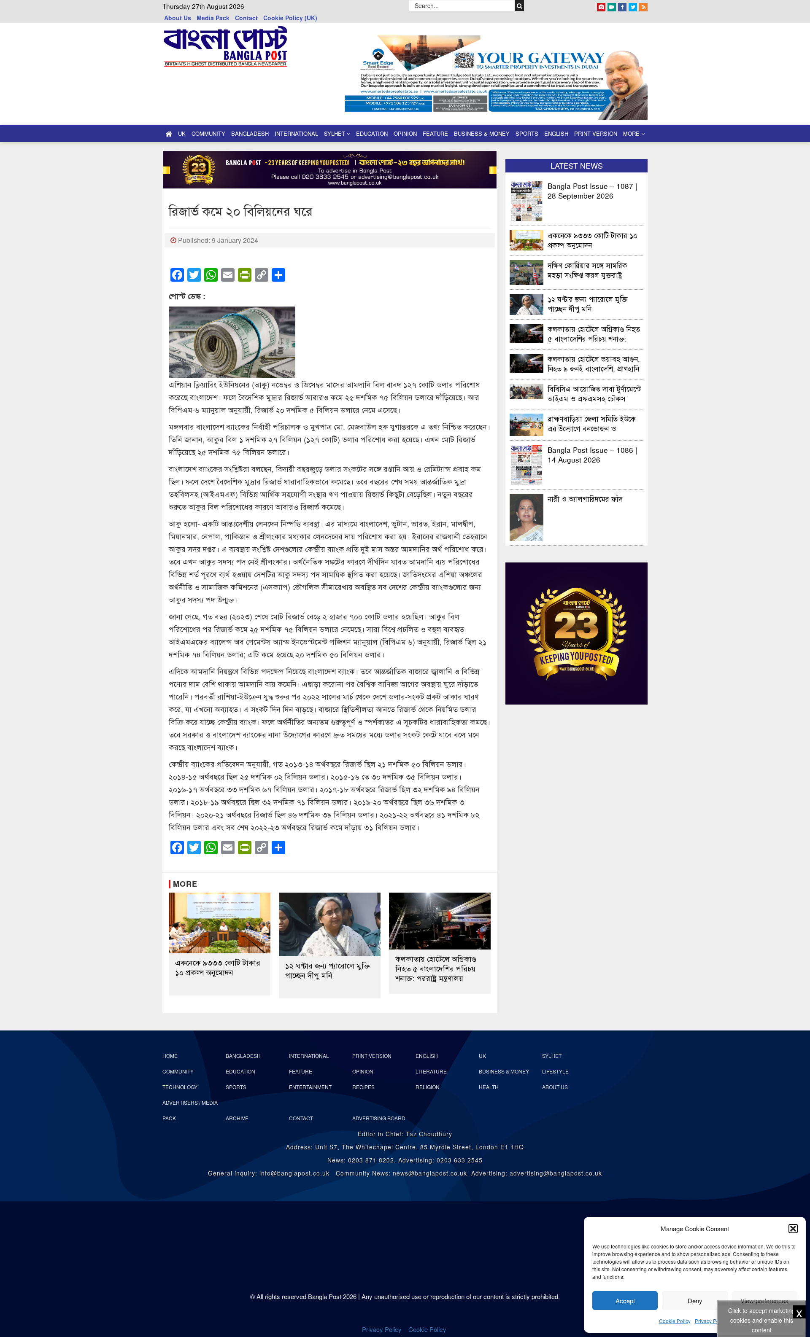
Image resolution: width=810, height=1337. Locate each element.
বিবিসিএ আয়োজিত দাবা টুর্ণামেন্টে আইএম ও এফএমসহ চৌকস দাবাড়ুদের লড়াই (594, 393)
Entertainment (310, 1086)
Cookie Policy (675, 1320)
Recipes (363, 1086)
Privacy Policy (711, 1320)
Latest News (577, 165)
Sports (527, 133)
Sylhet (335, 133)
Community (208, 133)
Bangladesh (250, 133)
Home (170, 1055)
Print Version (595, 133)
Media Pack (213, 17)
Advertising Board (378, 1118)
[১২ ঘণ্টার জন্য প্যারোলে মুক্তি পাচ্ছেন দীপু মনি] (330, 924)
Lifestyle (555, 1071)
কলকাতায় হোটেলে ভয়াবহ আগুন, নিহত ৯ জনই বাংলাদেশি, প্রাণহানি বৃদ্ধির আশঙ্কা (594, 363)
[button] (793, 1228)
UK (182, 133)
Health (489, 1086)
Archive (237, 1118)
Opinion (405, 133)
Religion (428, 1086)
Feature (435, 133)
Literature (431, 1071)
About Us (177, 17)
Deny (695, 1300)
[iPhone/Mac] (601, 5)
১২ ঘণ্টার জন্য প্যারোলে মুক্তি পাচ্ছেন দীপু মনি (327, 970)
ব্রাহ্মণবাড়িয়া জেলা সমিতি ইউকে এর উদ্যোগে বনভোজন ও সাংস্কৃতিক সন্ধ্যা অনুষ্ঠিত (592, 423)
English (556, 133)
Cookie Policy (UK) (290, 17)
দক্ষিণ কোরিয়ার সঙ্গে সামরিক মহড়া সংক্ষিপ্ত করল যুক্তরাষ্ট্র (587, 269)
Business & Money (482, 133)
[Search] (519, 5)
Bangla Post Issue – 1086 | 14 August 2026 (592, 454)
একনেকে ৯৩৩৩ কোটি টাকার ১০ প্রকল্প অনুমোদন (217, 967)
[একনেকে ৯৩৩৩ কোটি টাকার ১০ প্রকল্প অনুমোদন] (219, 923)
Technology (179, 1086)
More (632, 133)
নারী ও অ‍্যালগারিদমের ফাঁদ (585, 498)
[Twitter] (633, 5)
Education (372, 133)
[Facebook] (622, 5)
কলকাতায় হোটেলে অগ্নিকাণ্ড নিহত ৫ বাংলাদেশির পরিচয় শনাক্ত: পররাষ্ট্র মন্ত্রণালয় (435, 968)
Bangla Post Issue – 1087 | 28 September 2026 (592, 190)
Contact (246, 17)
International (296, 133)
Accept (625, 1300)
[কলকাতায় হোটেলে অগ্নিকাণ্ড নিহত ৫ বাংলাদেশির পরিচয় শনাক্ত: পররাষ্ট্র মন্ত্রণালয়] (440, 921)
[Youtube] (612, 5)
